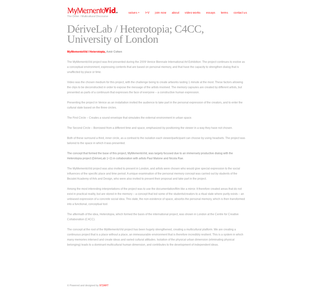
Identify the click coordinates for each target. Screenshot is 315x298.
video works (192, 12)
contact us (240, 12)
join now (160, 12)
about (175, 12)
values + (134, 12)
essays (210, 12)
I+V (147, 12)
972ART (104, 285)
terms (224, 12)
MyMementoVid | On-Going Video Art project (92, 11)
